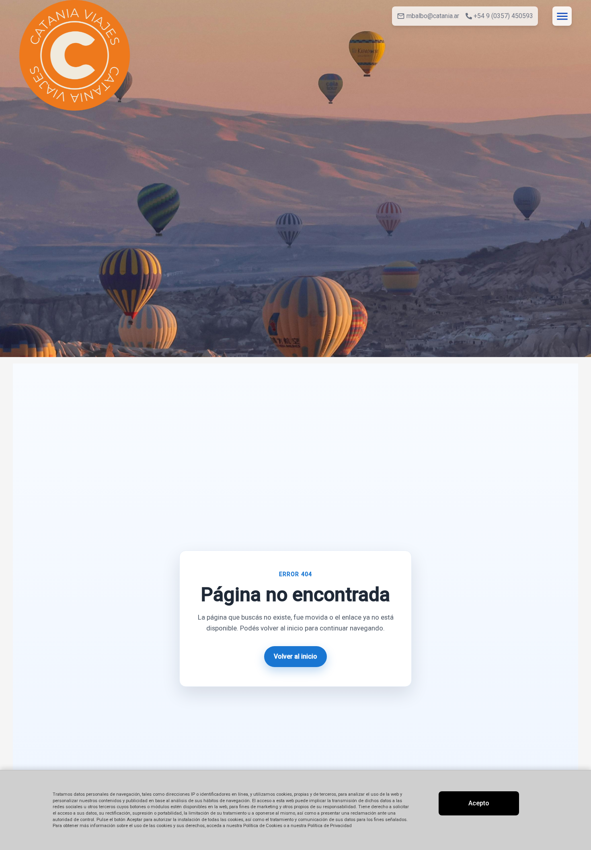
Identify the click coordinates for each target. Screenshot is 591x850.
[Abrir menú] (562, 16)
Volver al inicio (295, 656)
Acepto (478, 803)
